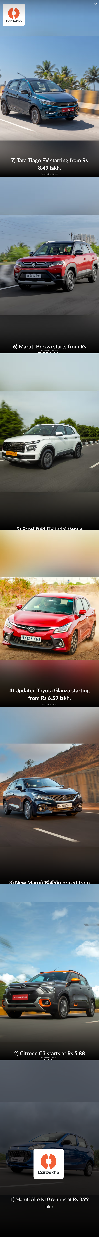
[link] (48, 1164)
